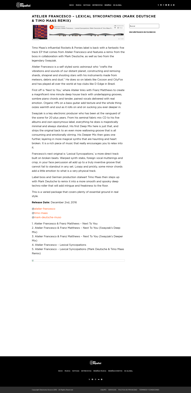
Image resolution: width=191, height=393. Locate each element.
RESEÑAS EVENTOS (115, 371)
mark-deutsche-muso (47, 217)
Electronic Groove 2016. (48, 390)
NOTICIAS (75, 371)
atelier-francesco (44, 208)
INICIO (60, 371)
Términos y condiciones (149, 390)
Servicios (112, 390)
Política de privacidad (127, 390)
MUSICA (67, 371)
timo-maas (41, 212)
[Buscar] (156, 26)
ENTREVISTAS (86, 371)
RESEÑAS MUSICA (99, 371)
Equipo (103, 390)
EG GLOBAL (128, 371)
